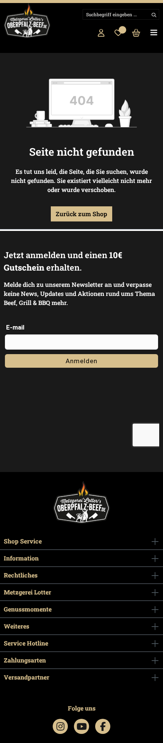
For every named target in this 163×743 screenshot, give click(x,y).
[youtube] (82, 726)
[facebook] (103, 726)
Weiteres (16, 626)
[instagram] (60, 726)
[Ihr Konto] (101, 33)
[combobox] (121, 14)
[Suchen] (153, 14)
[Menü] (154, 33)
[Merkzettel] (118, 33)
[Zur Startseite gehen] (27, 20)
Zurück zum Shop (81, 214)
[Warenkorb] (136, 33)
